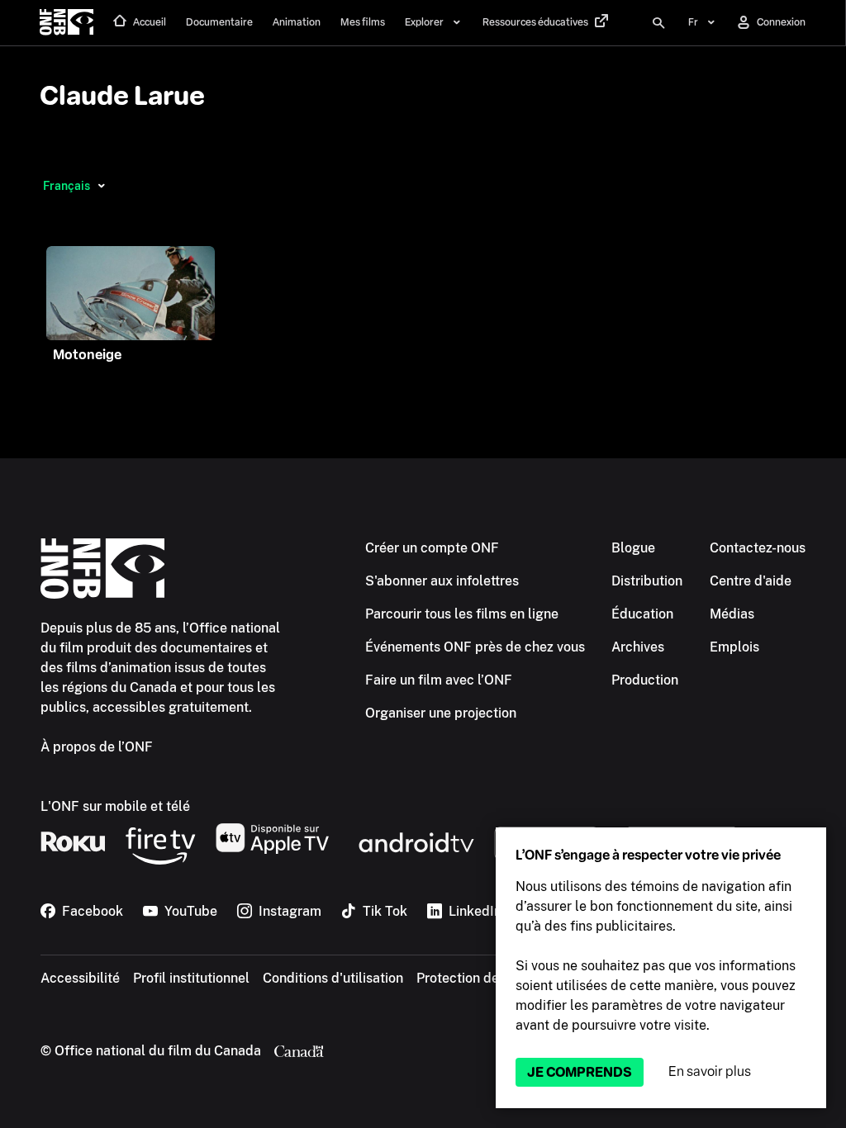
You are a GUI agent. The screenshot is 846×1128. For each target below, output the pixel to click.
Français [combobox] (66, 185)
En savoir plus (709, 1071)
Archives (637, 647)
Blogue (633, 548)
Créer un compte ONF (432, 548)
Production (644, 680)
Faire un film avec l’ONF (438, 680)
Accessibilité (80, 978)
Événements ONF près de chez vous (475, 647)
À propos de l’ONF (96, 747)
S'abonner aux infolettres (442, 581)
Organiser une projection (440, 713)
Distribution (646, 581)
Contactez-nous (758, 548)
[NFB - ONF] (66, 23)
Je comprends (579, 1072)
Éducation (642, 614)
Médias (732, 614)
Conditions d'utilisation (333, 978)
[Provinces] (101, 185)
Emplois (734, 647)
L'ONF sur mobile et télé (115, 806)
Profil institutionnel (191, 978)
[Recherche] (658, 23)
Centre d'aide (750, 581)
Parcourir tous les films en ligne (461, 614)
